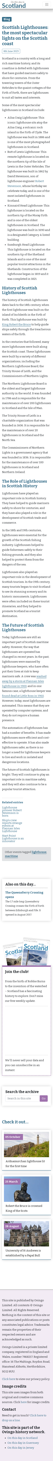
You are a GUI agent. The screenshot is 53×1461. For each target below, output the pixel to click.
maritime (11, 856)
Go (44, 1098)
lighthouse (39, 852)
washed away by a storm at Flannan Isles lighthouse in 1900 (24, 681)
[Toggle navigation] (47, 4)
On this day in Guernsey (23, 1442)
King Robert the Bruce (16, 324)
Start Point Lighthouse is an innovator (13, 838)
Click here (8, 1379)
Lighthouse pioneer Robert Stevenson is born (12, 811)
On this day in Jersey (20, 1447)
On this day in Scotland (22, 1438)
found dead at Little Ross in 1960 (23, 695)
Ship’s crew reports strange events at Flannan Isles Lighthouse (12, 826)
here (24, 1402)
